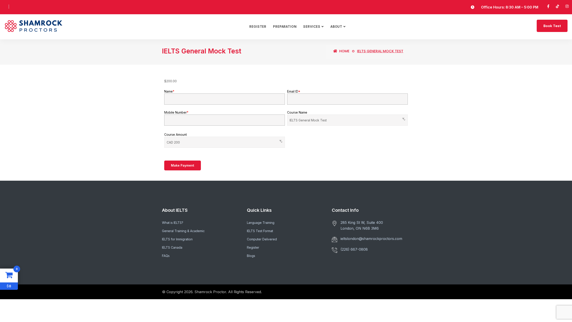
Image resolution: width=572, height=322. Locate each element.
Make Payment (182, 165)
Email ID (293, 91)
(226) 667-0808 (354, 249)
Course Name (297, 112)
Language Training (260, 223)
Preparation (285, 26)
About (336, 26)
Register (257, 26)
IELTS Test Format (260, 231)
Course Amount (175, 135)
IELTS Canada (172, 247)
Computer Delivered (262, 239)
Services (311, 26)
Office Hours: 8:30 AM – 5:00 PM (509, 7)
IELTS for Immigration (177, 239)
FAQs (166, 256)
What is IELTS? (172, 223)
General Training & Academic (183, 231)
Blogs (251, 256)
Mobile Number (176, 112)
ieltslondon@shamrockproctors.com (371, 238)
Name (169, 91)
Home (343, 51)
